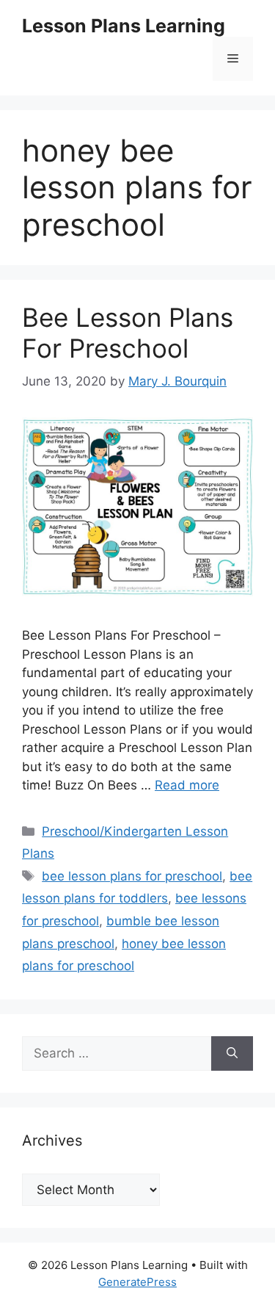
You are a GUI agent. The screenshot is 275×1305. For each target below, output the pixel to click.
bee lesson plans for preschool (132, 876)
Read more (187, 785)
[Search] (232, 1053)
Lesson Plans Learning (123, 26)
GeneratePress (137, 1282)
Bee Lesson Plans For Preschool (127, 333)
